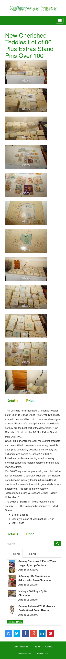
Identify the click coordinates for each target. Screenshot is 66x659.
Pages (37, 646)
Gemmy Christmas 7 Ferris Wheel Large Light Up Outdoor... (37, 563)
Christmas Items (21, 646)
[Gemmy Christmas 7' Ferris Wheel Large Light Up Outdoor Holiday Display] (12, 564)
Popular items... (15, 621)
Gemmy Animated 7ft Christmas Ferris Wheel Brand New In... (36, 608)
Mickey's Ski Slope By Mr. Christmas (33, 593)
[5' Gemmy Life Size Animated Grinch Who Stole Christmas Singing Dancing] (12, 579)
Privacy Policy (24, 653)
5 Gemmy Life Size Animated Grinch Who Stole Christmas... (35, 578)
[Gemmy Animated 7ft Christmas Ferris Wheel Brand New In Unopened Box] (12, 609)
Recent (31, 554)
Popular (14, 554)
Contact (48, 646)
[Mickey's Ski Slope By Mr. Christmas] (12, 594)
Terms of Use (42, 653)
